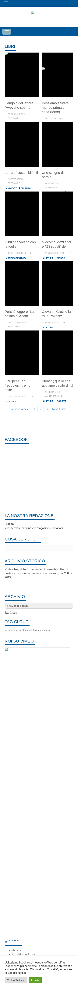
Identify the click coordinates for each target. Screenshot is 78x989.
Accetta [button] (35, 980)
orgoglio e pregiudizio (38, 630)
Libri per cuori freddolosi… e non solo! (18, 385)
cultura (26, 188)
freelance (14, 118)
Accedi (16, 950)
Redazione (14, 326)
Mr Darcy (9, 630)
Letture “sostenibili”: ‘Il (21, 173)
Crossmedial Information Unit (46, 569)
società (61, 401)
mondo (61, 258)
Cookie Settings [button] (15, 980)
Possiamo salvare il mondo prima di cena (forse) (56, 107)
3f (31, 253)
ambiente (11, 188)
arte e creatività (16, 258)
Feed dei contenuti (23, 954)
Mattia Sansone (53, 396)
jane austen (20, 630)
